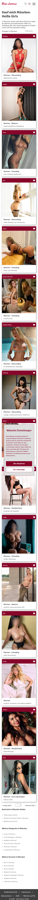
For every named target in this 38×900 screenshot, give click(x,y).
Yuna (4, 132)
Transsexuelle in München (12, 850)
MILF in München (9, 862)
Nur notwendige (19, 470)
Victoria (5, 373)
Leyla (4, 517)
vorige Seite (7, 806)
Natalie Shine (7, 325)
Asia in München (9, 866)
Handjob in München (10, 878)
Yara (4, 758)
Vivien (5, 710)
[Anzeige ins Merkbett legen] (34, 36)
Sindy (4, 661)
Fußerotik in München (11, 881)
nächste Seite (30, 806)
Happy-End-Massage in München (14, 875)
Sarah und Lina (8, 277)
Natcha (5, 36)
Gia (4, 180)
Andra (5, 84)
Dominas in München (10, 847)
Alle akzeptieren (19, 464)
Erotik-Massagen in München (13, 837)
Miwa (4, 421)
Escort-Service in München (12, 843)
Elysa (4, 229)
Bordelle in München (10, 840)
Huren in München (9, 834)
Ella (4, 613)
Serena (5, 565)
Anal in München (9, 869)
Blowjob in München (10, 872)
